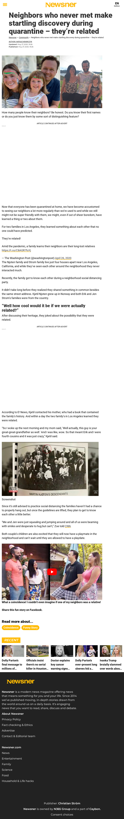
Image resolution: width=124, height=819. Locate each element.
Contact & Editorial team (18, 736)
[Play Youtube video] (52, 572)
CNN (68, 526)
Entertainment (12, 758)
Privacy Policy (11, 719)
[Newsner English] (60, 5)
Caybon (94, 809)
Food (5, 775)
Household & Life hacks (18, 781)
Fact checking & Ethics (17, 725)
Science (7, 769)
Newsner (12, 37)
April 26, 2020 (63, 258)
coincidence (11, 627)
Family (6, 764)
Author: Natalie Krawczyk (20, 42)
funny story (30, 627)
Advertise (8, 730)
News (6, 753)
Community (24, 37)
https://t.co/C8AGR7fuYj (16, 250)
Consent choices (62, 814)
